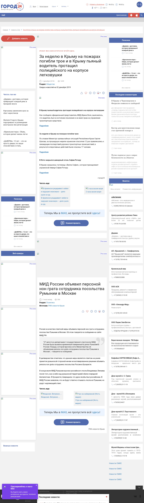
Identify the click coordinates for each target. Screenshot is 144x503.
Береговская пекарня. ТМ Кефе (124, 340)
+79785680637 (119, 349)
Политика (50, 303)
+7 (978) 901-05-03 (120, 313)
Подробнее (43, 126)
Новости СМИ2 (115, 463)
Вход (34, 6)
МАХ (64, 213)
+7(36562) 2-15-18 (120, 456)
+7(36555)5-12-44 (120, 438)
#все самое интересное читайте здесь (60, 51)
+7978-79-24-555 (120, 224)
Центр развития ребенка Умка (124, 215)
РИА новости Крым (56, 306)
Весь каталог (115, 189)
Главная (5, 30)
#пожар (42, 51)
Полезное (18, 199)
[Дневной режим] (138, 4)
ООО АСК (115, 287)
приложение (121, 15)
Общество (50, 84)
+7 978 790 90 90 (120, 241)
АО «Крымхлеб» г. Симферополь (125, 251)
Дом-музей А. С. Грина (121, 376)
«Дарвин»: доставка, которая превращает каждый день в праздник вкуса (15, 101)
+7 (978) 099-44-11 (120, 366)
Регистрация (44, 6)
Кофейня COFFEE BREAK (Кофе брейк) (127, 358)
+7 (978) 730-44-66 (120, 259)
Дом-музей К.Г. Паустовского (123, 412)
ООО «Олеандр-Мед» (120, 304)
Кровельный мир (118, 269)
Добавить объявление (97, 4)
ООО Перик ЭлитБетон (120, 322)
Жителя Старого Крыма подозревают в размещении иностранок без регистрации (15, 122)
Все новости (18, 246)
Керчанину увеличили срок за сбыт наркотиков (15, 112)
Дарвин (114, 233)
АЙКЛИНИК (116, 197)
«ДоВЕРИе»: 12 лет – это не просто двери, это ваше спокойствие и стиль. (14, 143)
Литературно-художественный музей (127, 429)
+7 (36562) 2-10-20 (120, 295)
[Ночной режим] (141, 4)
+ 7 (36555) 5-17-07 (121, 420)
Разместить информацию (132, 189)
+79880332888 (119, 277)
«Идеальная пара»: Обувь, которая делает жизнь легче (15, 133)
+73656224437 (119, 402)
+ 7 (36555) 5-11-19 (121, 384)
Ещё (3, 15)
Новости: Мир (15, 30)
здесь (95, 213)
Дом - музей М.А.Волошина (123, 394)
